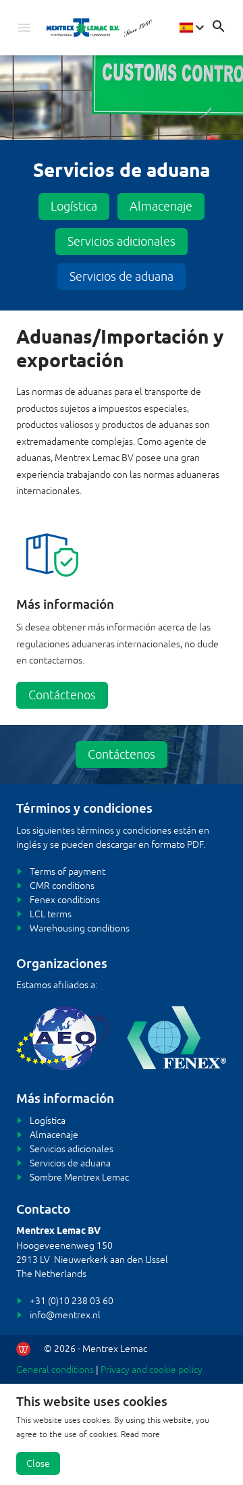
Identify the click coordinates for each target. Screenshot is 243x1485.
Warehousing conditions (80, 928)
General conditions (55, 1369)
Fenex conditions (65, 899)
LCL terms (51, 914)
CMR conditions (62, 885)
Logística (74, 206)
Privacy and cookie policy (151, 1369)
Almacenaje (161, 206)
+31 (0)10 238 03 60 (71, 1300)
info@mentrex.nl (65, 1315)
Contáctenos (62, 695)
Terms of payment (67, 871)
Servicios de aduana (121, 276)
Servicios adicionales (122, 241)
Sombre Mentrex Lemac (79, 1177)
